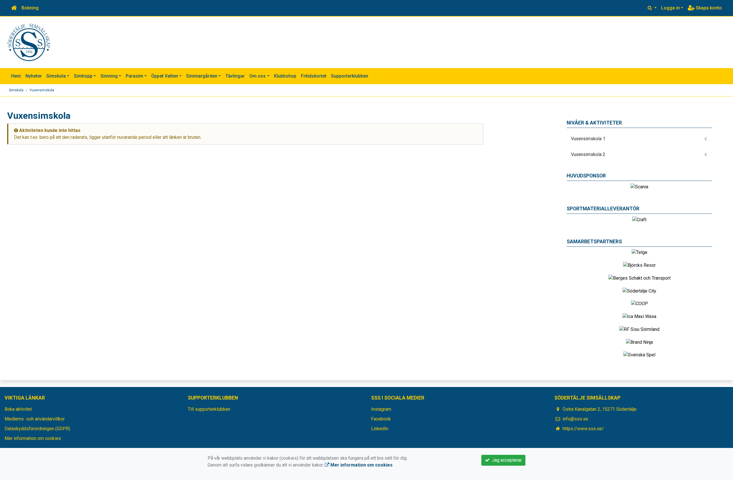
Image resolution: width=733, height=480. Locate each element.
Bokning (30, 8)
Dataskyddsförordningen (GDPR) (37, 428)
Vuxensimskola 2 (588, 154)
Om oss (257, 76)
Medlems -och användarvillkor (35, 419)
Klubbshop (285, 76)
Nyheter (33, 76)
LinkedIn (379, 428)
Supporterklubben (349, 76)
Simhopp (83, 76)
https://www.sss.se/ (583, 428)
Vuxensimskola (41, 90)
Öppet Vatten (164, 76)
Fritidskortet (313, 76)
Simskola (56, 76)
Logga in (670, 8)
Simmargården (201, 76)
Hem (16, 76)
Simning (109, 76)
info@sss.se (575, 419)
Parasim (134, 76)
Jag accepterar (506, 460)
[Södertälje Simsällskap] (28, 42)
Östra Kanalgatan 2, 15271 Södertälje (600, 409)
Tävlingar (235, 76)
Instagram (381, 409)
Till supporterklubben (209, 409)
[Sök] (652, 8)
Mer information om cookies (33, 438)
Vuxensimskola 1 (588, 138)
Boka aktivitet (18, 409)
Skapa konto (708, 8)
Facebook (381, 419)
